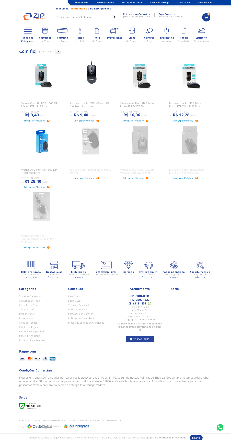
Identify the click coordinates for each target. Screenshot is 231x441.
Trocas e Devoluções (79, 305)
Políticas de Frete (77, 309)
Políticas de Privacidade (81, 318)
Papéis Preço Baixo (29, 335)
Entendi (196, 437)
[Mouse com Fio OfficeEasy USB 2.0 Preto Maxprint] (90, 87)
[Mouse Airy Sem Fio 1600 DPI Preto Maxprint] (41, 153)
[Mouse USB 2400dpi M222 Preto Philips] (90, 149)
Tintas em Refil (27, 309)
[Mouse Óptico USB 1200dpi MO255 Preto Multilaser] (189, 149)
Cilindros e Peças (28, 327)
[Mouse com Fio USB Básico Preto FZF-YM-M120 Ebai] (189, 87)
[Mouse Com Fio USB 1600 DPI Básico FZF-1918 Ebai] (41, 87)
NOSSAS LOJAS (141, 339)
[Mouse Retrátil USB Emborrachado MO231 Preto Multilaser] (41, 217)
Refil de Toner (26, 313)
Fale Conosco (75, 296)
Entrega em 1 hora (132, 2)
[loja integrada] (76, 426)
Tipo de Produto (45, 51)
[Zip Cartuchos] (34, 16)
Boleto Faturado (105, 2)
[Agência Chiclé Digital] (39, 426)
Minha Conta (81, 2)
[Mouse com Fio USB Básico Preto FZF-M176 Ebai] (140, 87)
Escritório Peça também (32, 340)
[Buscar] (113, 16)
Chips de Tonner (28, 322)
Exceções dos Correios (80, 313)
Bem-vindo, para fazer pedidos (83, 8)
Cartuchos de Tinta (29, 300)
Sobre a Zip (74, 300)
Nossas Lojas (205, 2)
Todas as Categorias (30, 296)
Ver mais (43, 102)
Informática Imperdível (31, 331)
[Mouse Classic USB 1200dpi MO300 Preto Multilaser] (140, 149)
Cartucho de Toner (29, 305)
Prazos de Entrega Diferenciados (86, 322)
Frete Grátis (183, 2)
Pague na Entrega (159, 2)
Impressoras (26, 318)
